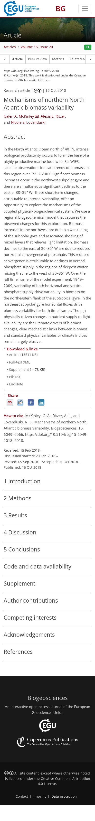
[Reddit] (20, 402)
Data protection (64, 796)
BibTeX (14, 376)
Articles (10, 47)
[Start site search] (87, 47)
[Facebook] (31, 402)
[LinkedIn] (41, 402)
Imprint (40, 796)
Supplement (19, 369)
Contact (22, 796)
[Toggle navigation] (84, 8)
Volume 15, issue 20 (37, 47)
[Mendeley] (10, 402)
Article (17, 59)
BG (61, 8)
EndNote (16, 384)
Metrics (58, 59)
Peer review (37, 59)
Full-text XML (19, 362)
